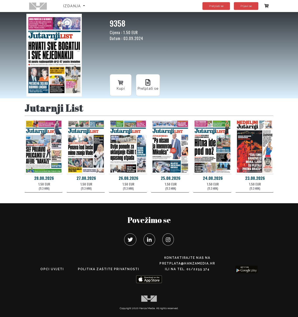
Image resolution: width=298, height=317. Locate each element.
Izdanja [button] (72, 6)
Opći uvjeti (52, 269)
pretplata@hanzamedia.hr (187, 263)
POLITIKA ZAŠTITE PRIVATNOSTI (108, 269)
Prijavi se (246, 6)
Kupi (120, 88)
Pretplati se (216, 6)
